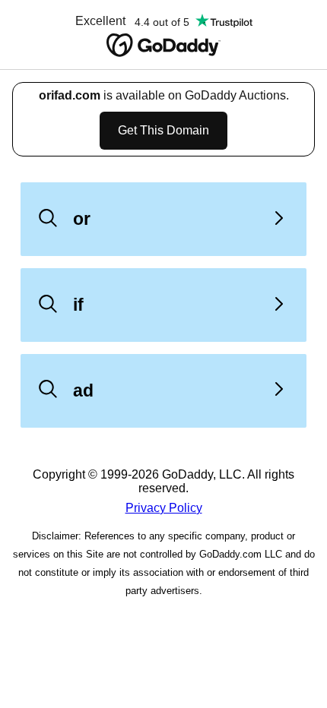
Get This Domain (163, 130)
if (78, 304)
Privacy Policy (163, 507)
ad (83, 390)
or (81, 219)
